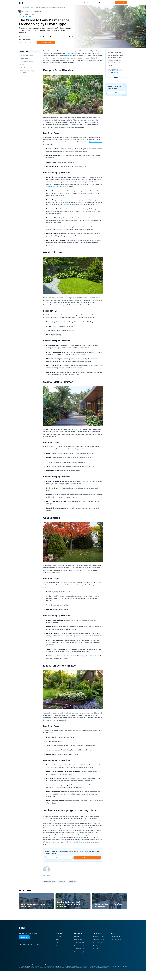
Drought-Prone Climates (26, 55)
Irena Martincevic (36, 11)
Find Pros (87, 857)
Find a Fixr (116, 92)
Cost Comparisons (98, 946)
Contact (76, 936)
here (113, 70)
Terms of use (55, 964)
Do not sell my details (66, 964)
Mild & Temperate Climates (27, 68)
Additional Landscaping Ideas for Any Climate (29, 71)
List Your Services (116, 936)
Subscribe (24, 937)
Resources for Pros (116, 939)
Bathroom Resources (99, 952)
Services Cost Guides (99, 943)
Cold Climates (24, 65)
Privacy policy (45, 964)
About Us (58, 936)
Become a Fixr (121, 3)
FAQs (57, 943)
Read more (46, 875)
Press (57, 939)
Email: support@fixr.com (81, 952)
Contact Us (108, 3)
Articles (99, 3)
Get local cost (46, 42)
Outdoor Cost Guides (99, 939)
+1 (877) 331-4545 (79, 949)
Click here (116, 72)
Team (57, 946)
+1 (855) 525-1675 (79, 943)
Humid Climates (24, 58)
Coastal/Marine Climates (26, 62)
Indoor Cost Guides (98, 936)
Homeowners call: (79, 946)
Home (20, 7)
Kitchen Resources (98, 949)
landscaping (67, 55)
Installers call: (78, 939)
